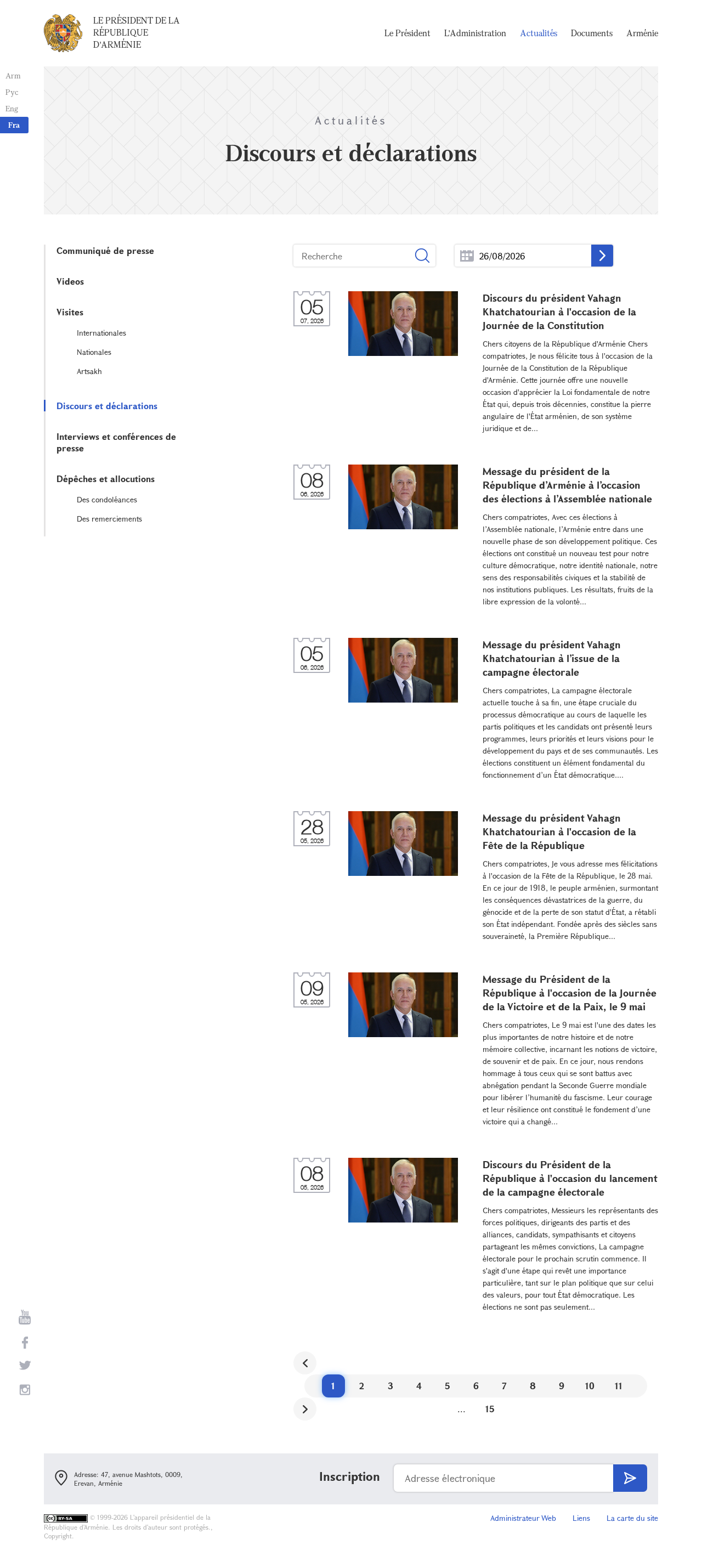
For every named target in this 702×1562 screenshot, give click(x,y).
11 (618, 1385)
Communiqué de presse (105, 250)
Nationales (94, 352)
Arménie (642, 33)
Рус (11, 92)
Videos (70, 281)
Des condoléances (107, 499)
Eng (11, 108)
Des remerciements (109, 518)
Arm (13, 75)
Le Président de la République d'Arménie (136, 32)
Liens (581, 1518)
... (467, 256)
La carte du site (632, 1518)
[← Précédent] (304, 1362)
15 (490, 1408)
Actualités (538, 33)
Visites (69, 312)
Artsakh (89, 371)
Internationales (101, 332)
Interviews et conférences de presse (116, 442)
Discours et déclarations (106, 405)
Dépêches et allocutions (105, 478)
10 (590, 1385)
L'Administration (475, 33)
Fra (14, 125)
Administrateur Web (523, 1518)
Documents (592, 33)
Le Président (407, 33)
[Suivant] (304, 1408)
